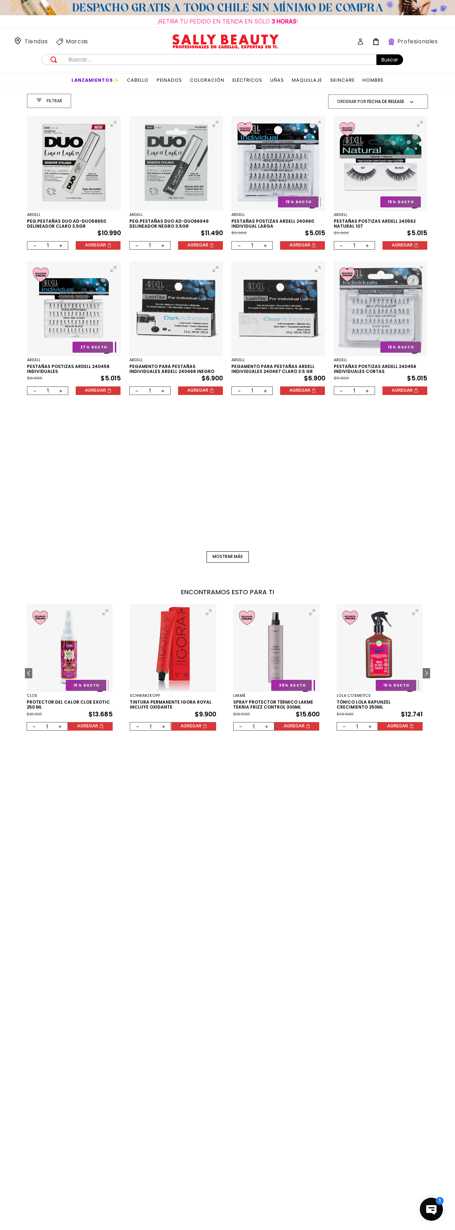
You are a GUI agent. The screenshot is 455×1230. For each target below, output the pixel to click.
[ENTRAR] (358, 42)
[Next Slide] (426, 673)
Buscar (389, 59)
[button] (113, 124)
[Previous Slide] (28, 673)
